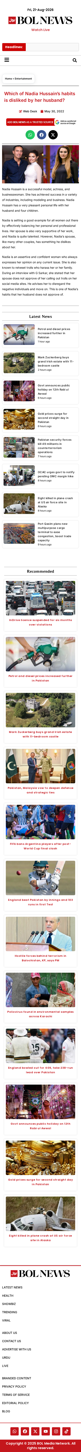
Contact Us (11, 1341)
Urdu (6, 1357)
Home (8, 78)
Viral (6, 1320)
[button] (30, 134)
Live (5, 1366)
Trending (9, 1312)
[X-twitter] (35, 1431)
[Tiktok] (66, 1431)
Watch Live (40, 29)
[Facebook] (25, 1431)
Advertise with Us (16, 1349)
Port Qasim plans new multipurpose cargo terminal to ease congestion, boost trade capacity (54, 532)
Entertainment (23, 78)
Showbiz (9, 1304)
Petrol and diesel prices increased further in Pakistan (54, 333)
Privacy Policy (14, 1386)
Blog (6, 1411)
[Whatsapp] (14, 1431)
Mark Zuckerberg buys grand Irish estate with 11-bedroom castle (56, 361)
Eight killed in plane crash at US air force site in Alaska (55, 502)
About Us (9, 1332)
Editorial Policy (15, 1403)
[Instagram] (56, 1431)
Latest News (12, 1287)
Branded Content (16, 1378)
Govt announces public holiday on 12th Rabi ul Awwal (54, 389)
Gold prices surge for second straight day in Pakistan (53, 418)
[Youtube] (46, 1431)
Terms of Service (16, 1394)
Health (7, 1295)
